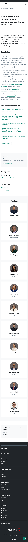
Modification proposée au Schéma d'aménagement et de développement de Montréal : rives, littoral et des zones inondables (12, 131)
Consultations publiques (8, 8)
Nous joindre (3, 461)
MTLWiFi (3, 487)
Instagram (5, 510)
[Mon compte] (25, 4)
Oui (6, 432)
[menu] (6, 4)
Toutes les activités (6, 143)
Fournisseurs (3, 476)
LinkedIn (5, 512)
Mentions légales (14, 535)
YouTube (4, 517)
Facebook (5, 508)
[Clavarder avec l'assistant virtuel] (24, 538)
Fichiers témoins (7, 534)
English (24, 1)
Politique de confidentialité (17, 534)
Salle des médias (4, 463)
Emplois (2, 474)
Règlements (3, 500)
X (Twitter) (5, 515)
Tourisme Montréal (5, 489)
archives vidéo (11, 95)
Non (6, 434)
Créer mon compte (5, 453)
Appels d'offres (4, 471)
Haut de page (23, 443)
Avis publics (3, 497)
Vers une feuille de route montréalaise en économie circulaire (12, 110)
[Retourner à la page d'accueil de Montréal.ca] (2, 4)
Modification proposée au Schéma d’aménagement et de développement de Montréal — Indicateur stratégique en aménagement (12, 117)
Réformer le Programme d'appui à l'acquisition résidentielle (14, 124)
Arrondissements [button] (5, 523)
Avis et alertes (4, 450)
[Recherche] (22, 4)
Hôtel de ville (4, 484)
